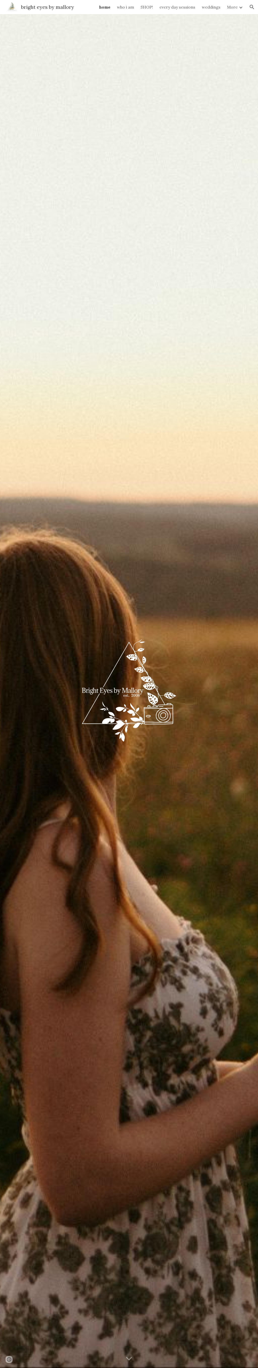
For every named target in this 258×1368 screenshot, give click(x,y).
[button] (252, 7)
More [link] (232, 7)
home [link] (104, 7)
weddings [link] (211, 7)
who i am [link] (125, 7)
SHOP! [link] (147, 7)
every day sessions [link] (177, 7)
